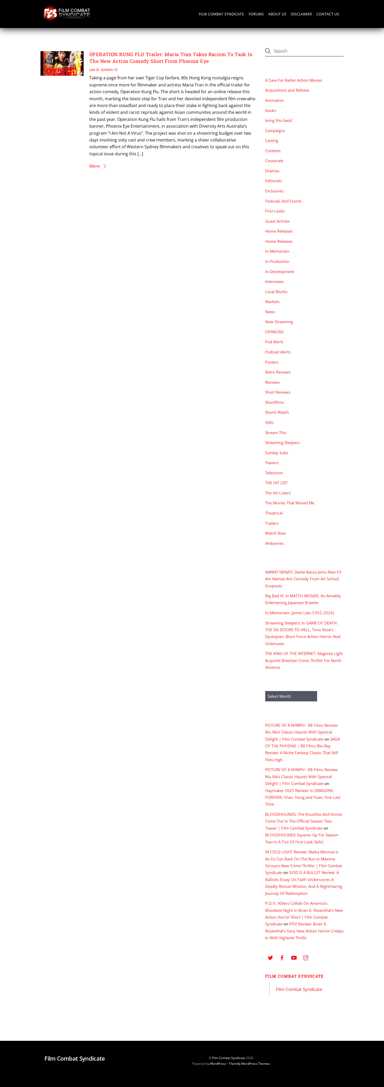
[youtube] (294, 957)
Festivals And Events (283, 201)
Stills (269, 422)
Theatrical (274, 513)
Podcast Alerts (277, 352)
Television (274, 472)
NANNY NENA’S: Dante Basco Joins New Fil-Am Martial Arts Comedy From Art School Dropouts (303, 578)
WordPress (218, 1063)
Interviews (274, 281)
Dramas (272, 170)
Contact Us (327, 13)
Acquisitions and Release (287, 90)
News (270, 311)
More (94, 166)
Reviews (272, 382)
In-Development (279, 271)
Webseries (274, 543)
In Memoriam (277, 251)
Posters (271, 362)
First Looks (275, 211)
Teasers (272, 462)
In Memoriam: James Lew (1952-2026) (299, 612)
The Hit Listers (278, 492)
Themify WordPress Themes (249, 1063)
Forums (256, 13)
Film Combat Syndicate (221, 13)
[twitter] (270, 957)
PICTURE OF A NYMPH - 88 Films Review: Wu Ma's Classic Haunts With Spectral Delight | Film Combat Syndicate (301, 732)
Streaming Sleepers (282, 442)
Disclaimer (301, 13)
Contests (273, 150)
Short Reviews (277, 392)
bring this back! (279, 120)
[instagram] (305, 957)
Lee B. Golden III (103, 69)
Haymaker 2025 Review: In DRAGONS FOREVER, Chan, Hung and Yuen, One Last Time (302, 797)
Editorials (273, 180)
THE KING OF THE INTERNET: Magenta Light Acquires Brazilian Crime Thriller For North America (304, 660)
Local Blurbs (276, 291)
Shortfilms (274, 402)
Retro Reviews (277, 372)
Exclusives (274, 190)
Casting (271, 140)
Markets (272, 301)
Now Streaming (279, 321)
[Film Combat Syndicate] (66, 19)
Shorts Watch (277, 412)
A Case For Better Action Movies (293, 80)
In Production (277, 261)
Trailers (271, 523)
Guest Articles (277, 221)
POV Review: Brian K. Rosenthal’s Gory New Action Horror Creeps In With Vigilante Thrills (304, 930)
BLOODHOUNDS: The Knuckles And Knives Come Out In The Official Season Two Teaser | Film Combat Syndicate (303, 821)
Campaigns (275, 130)
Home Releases (279, 231)
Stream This (275, 432)
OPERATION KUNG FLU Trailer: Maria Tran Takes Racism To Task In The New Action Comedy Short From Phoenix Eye (171, 57)
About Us (277, 13)
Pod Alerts (274, 341)
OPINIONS (274, 331)
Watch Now (275, 533)
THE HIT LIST (276, 482)
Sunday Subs (276, 452)
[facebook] (282, 957)
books (270, 110)
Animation (274, 100)
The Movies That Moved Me (289, 502)
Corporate (274, 160)
